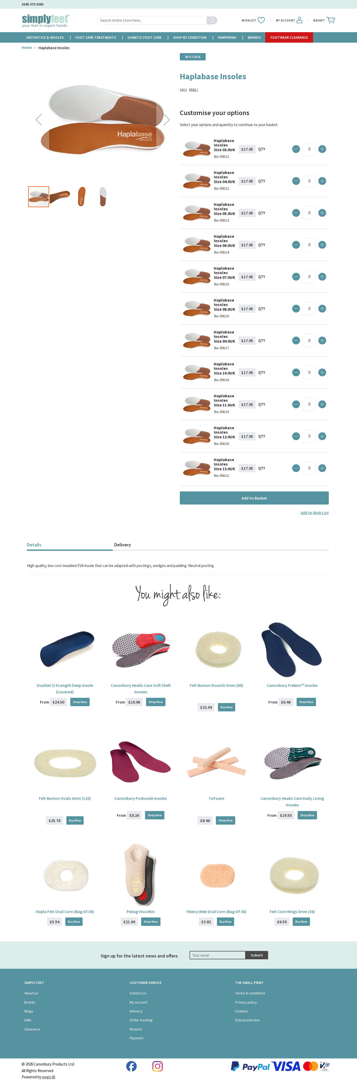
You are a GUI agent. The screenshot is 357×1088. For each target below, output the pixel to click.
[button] (38, 119)
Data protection (247, 1020)
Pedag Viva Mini (140, 911)
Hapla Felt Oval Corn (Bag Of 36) (65, 911)
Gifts (27, 1020)
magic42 (48, 1076)
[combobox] (157, 20)
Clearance (32, 1029)
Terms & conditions (250, 993)
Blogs (28, 1011)
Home (27, 47)
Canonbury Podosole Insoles (140, 798)
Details (34, 545)
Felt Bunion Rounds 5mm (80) (216, 685)
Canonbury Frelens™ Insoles (292, 685)
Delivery (122, 545)
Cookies (241, 1011)
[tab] (70, 545)
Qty (261, 148)
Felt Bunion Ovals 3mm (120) (65, 798)
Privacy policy (246, 1002)
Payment (136, 1038)
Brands (29, 1002)
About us (31, 993)
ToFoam (216, 798)
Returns (136, 1029)
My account (138, 1002)
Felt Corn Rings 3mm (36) (292, 911)
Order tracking (141, 1020)
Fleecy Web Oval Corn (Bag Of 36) (216, 911)
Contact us (138, 993)
